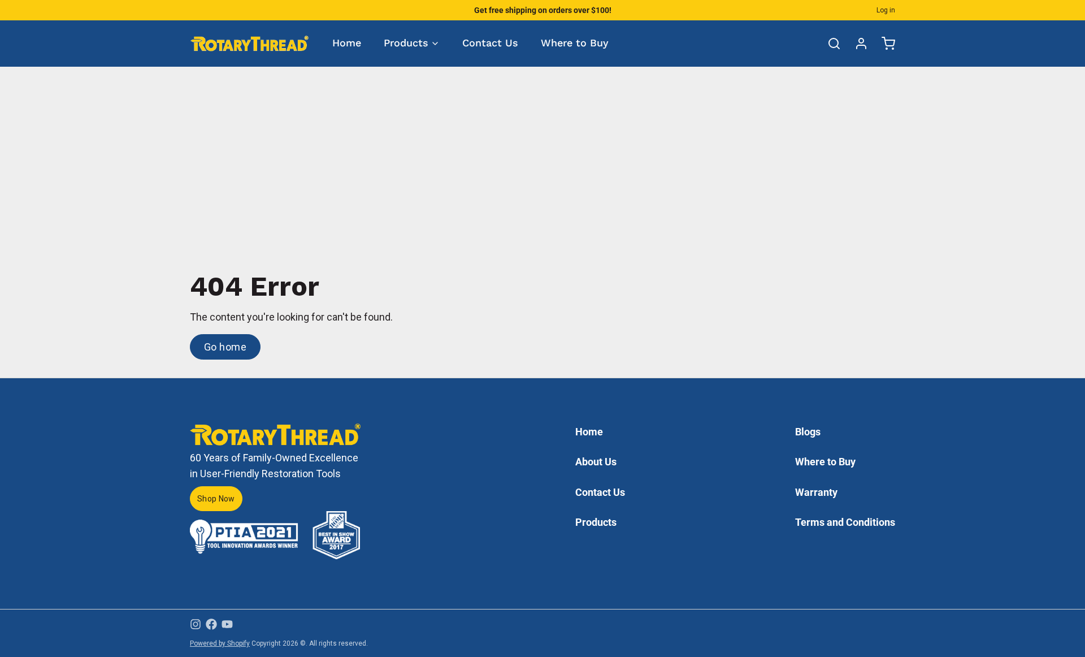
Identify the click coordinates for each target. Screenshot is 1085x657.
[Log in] (856, 43)
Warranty (816, 492)
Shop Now (216, 498)
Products (406, 43)
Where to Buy (575, 43)
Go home (225, 347)
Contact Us (490, 43)
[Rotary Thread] (250, 43)
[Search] (829, 43)
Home (346, 43)
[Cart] (884, 43)
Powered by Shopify (220, 643)
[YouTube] (227, 624)
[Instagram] (195, 624)
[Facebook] (211, 624)
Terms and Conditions (845, 522)
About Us (596, 462)
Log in (885, 10)
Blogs (808, 432)
